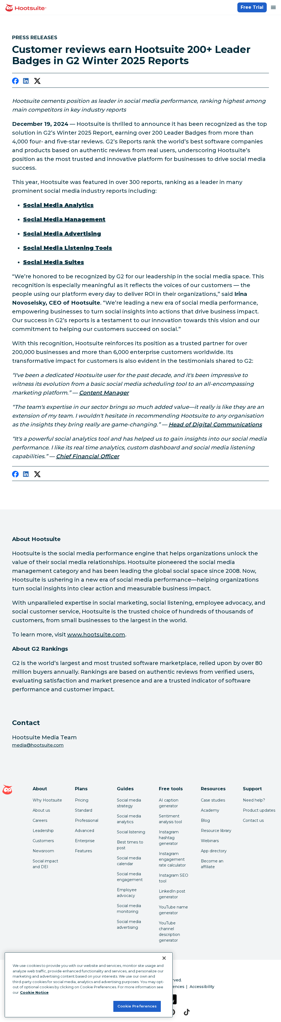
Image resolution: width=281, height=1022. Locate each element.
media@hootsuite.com (38, 745)
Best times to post (130, 845)
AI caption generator (168, 803)
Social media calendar (129, 861)
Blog (205, 820)
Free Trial (252, 7)
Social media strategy (129, 803)
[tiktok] (186, 1012)
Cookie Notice (34, 992)
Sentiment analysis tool (170, 819)
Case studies (213, 800)
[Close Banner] (164, 958)
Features (83, 850)
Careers (40, 820)
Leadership (43, 830)
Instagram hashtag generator (169, 838)
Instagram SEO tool (173, 878)
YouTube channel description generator (169, 932)
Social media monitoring (129, 908)
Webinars (210, 840)
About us (41, 810)
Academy (210, 810)
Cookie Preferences (137, 1006)
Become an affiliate (212, 864)
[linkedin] (26, 82)
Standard (83, 810)
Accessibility (202, 986)
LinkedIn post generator (172, 894)
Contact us (253, 820)
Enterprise (85, 840)
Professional (86, 820)
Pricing (81, 800)
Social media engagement (130, 876)
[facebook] (15, 82)
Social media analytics (129, 819)
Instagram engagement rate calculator (172, 859)
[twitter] (37, 82)
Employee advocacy (127, 892)
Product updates (259, 810)
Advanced (84, 830)
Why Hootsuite (47, 800)
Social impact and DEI (45, 864)
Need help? (254, 800)
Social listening (131, 832)
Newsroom (43, 850)
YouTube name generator (173, 910)
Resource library (216, 830)
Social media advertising (129, 924)
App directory (214, 850)
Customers (43, 840)
